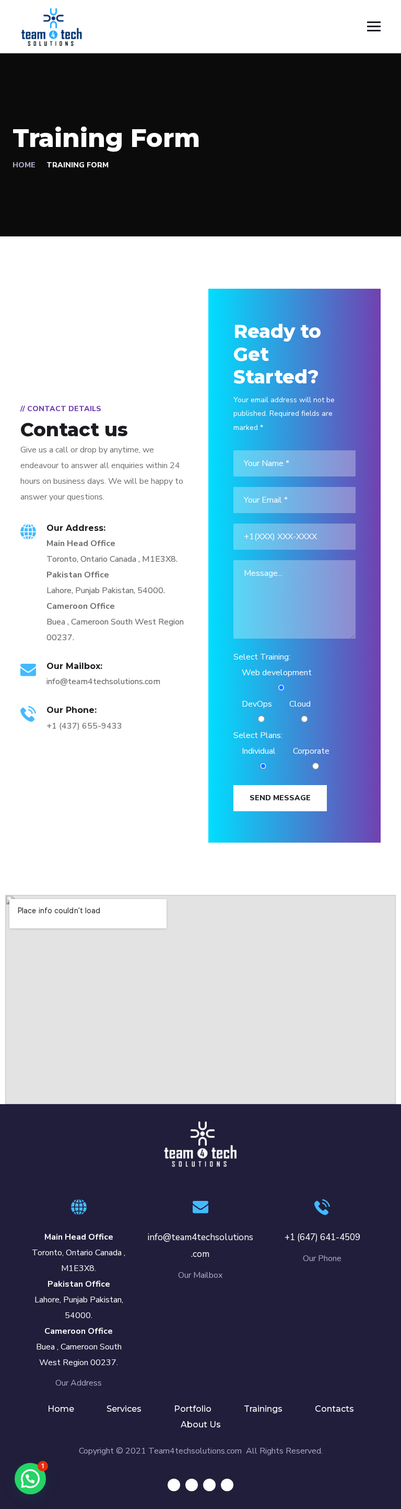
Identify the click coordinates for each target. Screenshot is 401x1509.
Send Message (280, 798)
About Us (201, 1424)
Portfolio (192, 1409)
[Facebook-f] (191, 1485)
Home (24, 165)
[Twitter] (174, 1485)
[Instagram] (227, 1485)
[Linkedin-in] (209, 1485)
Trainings (263, 1409)
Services (124, 1409)
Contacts (334, 1409)
